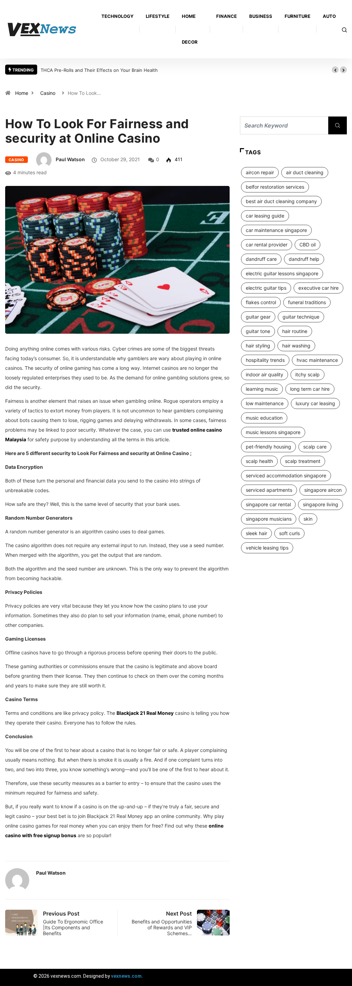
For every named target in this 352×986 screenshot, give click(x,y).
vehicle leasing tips (267, 548)
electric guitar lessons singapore (282, 273)
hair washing (296, 345)
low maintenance (265, 403)
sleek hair (256, 533)
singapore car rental (268, 504)
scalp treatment (302, 461)
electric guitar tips (266, 288)
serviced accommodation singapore (286, 475)
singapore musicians (269, 519)
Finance (226, 16)
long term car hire (310, 389)
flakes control (261, 302)
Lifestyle (157, 16)
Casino (47, 93)
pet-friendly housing (268, 447)
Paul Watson (70, 159)
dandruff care (261, 259)
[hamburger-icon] (341, 977)
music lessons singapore (273, 432)
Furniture (297, 16)
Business (260, 16)
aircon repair (260, 172)
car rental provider (266, 244)
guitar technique (301, 317)
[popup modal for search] (344, 29)
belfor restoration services (275, 187)
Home (21, 93)
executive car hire (318, 288)
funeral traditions (307, 302)
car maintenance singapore (276, 230)
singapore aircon (323, 490)
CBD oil (307, 244)
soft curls (289, 533)
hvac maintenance (317, 360)
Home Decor (190, 29)
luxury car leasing (315, 403)
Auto (329, 16)
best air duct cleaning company (281, 201)
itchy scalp (307, 374)
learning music (262, 389)
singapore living (320, 504)
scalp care (315, 447)
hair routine (294, 331)
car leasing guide (265, 216)
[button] (335, 69)
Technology (117, 16)
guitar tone (258, 331)
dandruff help (304, 259)
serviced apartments (269, 490)
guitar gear (258, 317)
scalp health (259, 461)
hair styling (258, 345)
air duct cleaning (304, 172)
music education (264, 418)
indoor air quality (264, 374)
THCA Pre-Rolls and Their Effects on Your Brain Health (99, 70)
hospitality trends (265, 360)
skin (308, 519)
